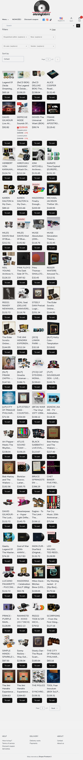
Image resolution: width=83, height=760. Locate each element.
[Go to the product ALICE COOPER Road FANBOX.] (53, 73)
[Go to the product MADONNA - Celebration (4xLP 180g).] (23, 572)
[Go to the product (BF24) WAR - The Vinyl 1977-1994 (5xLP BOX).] (38, 397)
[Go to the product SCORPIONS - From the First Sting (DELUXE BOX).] (53, 606)
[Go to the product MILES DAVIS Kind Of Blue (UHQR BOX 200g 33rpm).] (8, 223)
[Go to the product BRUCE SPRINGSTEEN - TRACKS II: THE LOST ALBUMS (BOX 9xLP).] (38, 467)
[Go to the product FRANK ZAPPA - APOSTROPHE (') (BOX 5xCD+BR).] (53, 108)
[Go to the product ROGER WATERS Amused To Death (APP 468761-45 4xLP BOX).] (53, 258)
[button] (78, 25)
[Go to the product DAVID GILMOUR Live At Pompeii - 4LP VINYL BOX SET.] (8, 108)
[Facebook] (44, 20)
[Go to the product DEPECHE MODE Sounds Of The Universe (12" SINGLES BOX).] (23, 108)
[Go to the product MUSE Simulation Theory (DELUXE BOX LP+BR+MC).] (53, 223)
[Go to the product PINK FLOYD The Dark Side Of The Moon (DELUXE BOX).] (23, 258)
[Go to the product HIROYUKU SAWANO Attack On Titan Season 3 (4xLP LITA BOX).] (23, 154)
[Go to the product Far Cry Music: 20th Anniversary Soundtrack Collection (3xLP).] (53, 502)
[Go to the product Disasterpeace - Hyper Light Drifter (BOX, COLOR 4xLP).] (23, 502)
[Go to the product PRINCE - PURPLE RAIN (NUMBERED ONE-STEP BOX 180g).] (8, 606)
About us (60, 743)
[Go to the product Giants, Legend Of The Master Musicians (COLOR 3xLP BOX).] (8, 537)
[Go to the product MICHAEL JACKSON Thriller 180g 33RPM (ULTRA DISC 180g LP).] (53, 189)
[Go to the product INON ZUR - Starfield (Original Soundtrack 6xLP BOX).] (38, 537)
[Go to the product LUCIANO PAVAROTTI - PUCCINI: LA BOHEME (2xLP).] (8, 572)
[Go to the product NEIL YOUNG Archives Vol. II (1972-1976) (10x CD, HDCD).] (8, 258)
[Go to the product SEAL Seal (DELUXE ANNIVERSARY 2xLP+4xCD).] (23, 293)
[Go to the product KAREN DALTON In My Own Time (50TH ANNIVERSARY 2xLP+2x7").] (8, 189)
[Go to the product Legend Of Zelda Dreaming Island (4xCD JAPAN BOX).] (8, 73)
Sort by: (5, 53)
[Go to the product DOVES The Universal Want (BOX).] (38, 108)
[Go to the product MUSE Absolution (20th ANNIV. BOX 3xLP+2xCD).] (38, 223)
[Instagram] (47, 20)
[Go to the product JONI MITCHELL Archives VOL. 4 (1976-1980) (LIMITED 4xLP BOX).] (38, 154)
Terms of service (8, 743)
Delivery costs (35, 740)
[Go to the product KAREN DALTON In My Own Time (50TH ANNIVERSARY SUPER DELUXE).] (23, 189)
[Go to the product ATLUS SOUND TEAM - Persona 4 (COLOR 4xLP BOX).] (23, 432)
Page (43, 59)
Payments (33, 743)
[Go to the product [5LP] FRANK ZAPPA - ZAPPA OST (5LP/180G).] (8, 363)
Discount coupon (8, 746)
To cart (7, 97)
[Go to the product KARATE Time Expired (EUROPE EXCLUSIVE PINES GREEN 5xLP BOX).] (53, 154)
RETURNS (6, 749)
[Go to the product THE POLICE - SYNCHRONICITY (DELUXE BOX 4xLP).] (38, 676)
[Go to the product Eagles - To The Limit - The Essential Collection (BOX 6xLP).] (38, 502)
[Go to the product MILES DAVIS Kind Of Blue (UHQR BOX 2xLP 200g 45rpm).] (23, 223)
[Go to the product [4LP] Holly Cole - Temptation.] (53, 328)
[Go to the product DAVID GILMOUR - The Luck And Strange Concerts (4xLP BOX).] (8, 502)
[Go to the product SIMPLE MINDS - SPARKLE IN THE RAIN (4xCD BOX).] (8, 641)
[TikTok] (51, 20)
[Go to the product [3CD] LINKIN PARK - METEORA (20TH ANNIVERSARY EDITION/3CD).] (38, 328)
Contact (60, 740)
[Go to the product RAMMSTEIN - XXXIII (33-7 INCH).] (23, 606)
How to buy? (7, 740)
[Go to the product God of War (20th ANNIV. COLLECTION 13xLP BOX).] (23, 537)
